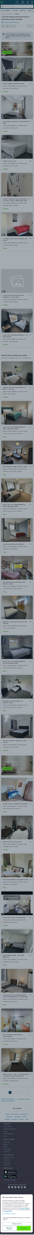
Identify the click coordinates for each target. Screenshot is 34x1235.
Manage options (17, 1223)
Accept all (24, 1228)
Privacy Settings (25, 1208)
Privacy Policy (8, 1211)
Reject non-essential (9, 1228)
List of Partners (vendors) (9, 1213)
